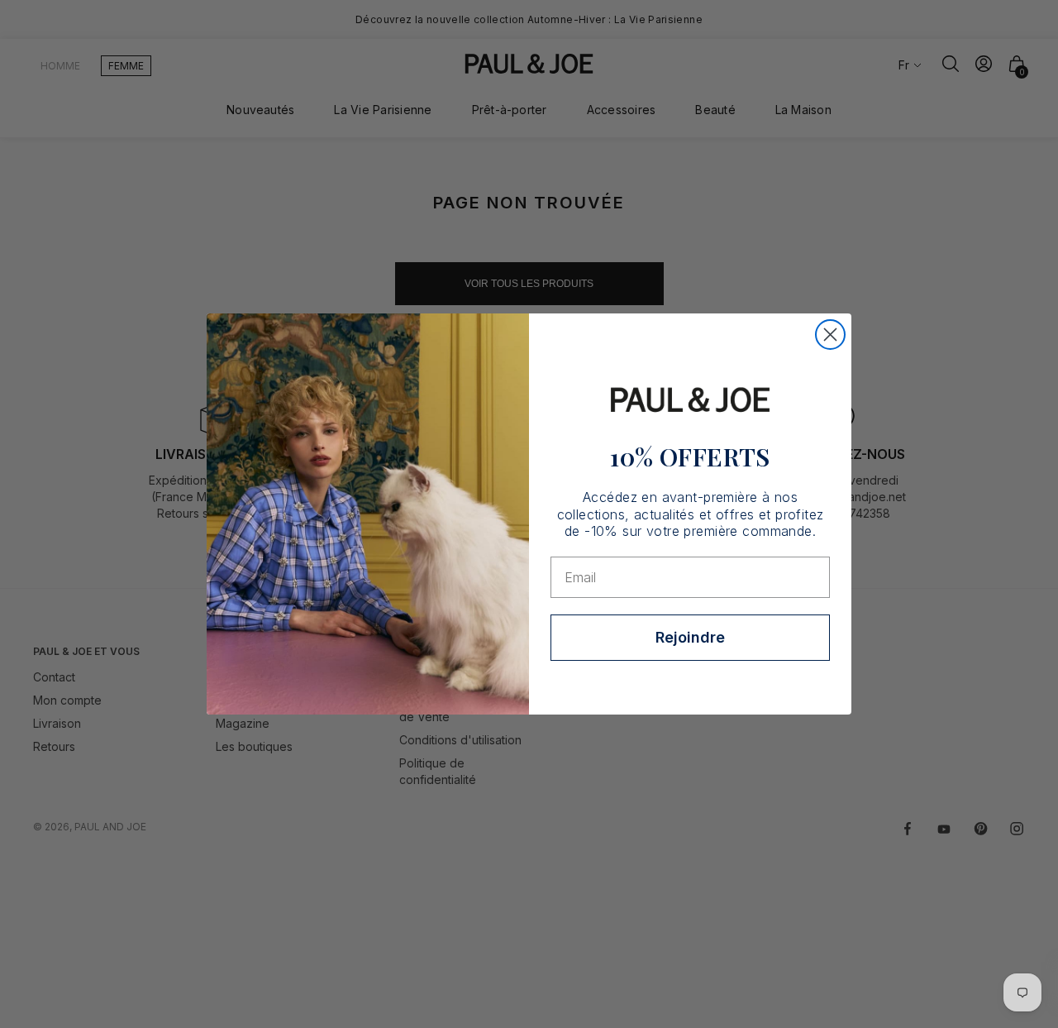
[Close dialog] (830, 334)
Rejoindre (690, 637)
